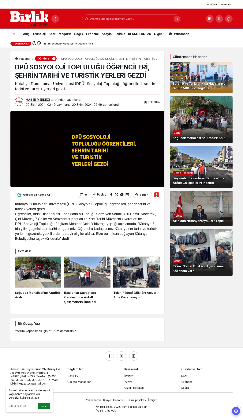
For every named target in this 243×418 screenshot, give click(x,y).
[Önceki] (34, 43)
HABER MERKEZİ (38, 100)
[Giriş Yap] (219, 19)
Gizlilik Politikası (18, 405)
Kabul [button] (44, 406)
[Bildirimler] (229, 19)
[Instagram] (133, 356)
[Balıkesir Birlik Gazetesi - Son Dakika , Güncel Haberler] (29, 18)
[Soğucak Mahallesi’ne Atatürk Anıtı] (38, 280)
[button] (210, 19)
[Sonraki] (39, 43)
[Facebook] (109, 356)
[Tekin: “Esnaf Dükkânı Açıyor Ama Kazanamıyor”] (136, 280)
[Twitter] (121, 356)
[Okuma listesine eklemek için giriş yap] (156, 195)
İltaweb (111, 410)
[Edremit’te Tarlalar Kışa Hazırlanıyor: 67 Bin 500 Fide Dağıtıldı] (201, 77)
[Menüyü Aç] (55, 19)
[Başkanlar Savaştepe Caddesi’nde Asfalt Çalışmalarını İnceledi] (87, 280)
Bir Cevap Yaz (29, 324)
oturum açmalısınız (62, 331)
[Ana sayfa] (14, 33)
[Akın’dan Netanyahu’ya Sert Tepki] (201, 208)
